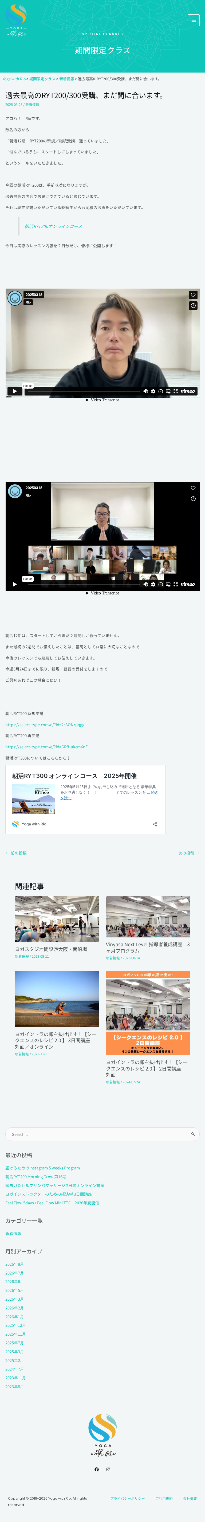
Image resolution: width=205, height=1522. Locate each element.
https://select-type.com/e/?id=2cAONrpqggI (45, 724)
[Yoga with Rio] (16, 20)
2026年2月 (14, 1308)
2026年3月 (14, 1299)
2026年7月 (14, 1273)
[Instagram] (108, 1469)
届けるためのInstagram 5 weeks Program (42, 1168)
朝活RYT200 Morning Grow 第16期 (35, 1176)
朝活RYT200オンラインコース (53, 226)
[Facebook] (96, 1469)
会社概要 (190, 1498)
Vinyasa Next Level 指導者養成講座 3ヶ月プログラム (148, 947)
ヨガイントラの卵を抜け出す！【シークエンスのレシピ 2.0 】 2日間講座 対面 (147, 1068)
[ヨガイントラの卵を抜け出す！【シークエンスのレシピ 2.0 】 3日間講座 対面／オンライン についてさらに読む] (57, 998)
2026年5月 (14, 1290)
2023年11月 (15, 1377)
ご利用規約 (164, 1498)
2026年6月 (14, 1281)
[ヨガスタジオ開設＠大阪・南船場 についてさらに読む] (57, 918)
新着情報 (32, 104)
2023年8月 (14, 1386)
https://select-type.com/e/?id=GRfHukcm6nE (46, 746)
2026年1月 (14, 1316)
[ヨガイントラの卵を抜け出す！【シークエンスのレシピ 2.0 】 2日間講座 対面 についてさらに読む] (148, 1012)
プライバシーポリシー (127, 1498)
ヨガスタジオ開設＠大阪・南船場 (51, 948)
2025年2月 (14, 1360)
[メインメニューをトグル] (194, 20)
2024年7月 (14, 1369)
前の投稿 (16, 853)
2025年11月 (15, 1334)
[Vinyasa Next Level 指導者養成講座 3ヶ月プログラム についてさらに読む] (148, 916)
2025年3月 (14, 1351)
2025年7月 (14, 1342)
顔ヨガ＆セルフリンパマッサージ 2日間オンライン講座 (54, 1185)
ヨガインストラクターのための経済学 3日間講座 (48, 1194)
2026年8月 (14, 1264)
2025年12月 (15, 1325)
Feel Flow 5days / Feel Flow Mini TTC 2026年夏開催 (52, 1202)
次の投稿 (188, 853)
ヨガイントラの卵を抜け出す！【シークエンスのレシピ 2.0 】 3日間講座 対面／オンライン (56, 1040)
